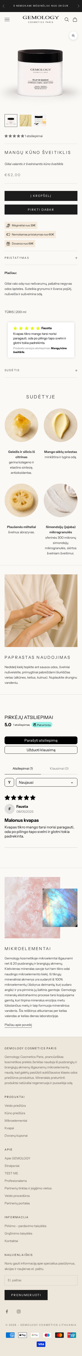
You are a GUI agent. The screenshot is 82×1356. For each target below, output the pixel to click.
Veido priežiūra (15, 1106)
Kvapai (9, 1128)
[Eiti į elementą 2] (25, 120)
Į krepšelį (41, 196)
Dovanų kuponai (16, 1136)
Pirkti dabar (41, 209)
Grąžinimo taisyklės (18, 1233)
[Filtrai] (9, 782)
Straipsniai (12, 1166)
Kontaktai (11, 1241)
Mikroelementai (16, 1121)
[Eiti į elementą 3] (40, 120)
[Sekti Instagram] (18, 1311)
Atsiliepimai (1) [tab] (23, 768)
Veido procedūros (17, 1196)
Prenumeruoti (26, 1295)
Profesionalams (16, 1181)
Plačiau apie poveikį (18, 1025)
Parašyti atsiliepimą (41, 740)
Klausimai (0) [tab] (59, 768)
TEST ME (11, 1173)
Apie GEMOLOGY (17, 1158)
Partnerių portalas (17, 1203)
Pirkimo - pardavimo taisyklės (25, 1226)
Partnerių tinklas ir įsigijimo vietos (28, 1188)
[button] (15, 136)
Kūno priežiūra (15, 1113)
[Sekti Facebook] (7, 1311)
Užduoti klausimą (41, 750)
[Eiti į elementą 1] (11, 120)
